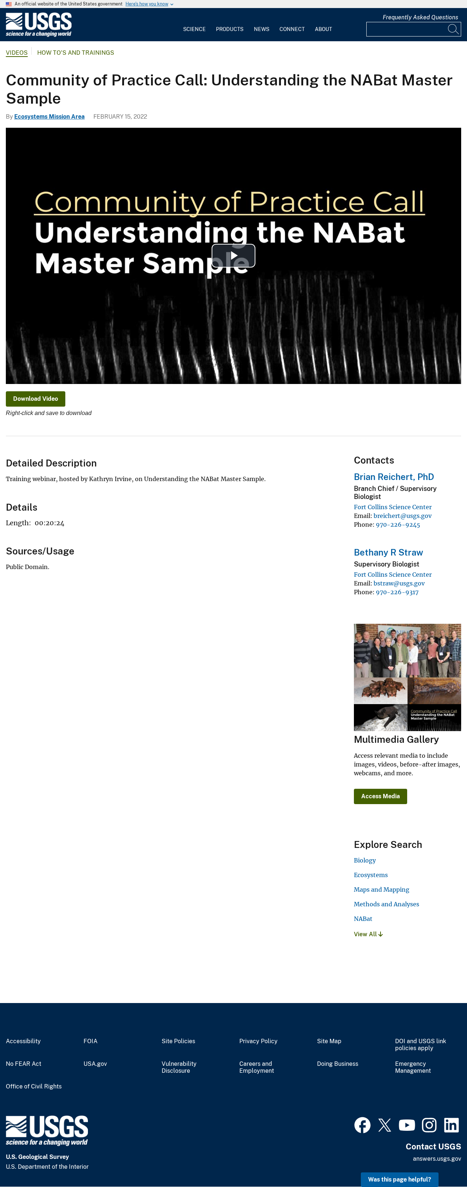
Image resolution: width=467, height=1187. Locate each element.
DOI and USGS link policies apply (420, 1045)
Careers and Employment (256, 1067)
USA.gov (95, 1064)
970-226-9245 (398, 524)
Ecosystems (371, 875)
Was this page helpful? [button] (399, 1179)
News (261, 29)
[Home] (39, 35)
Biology (365, 860)
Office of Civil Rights (34, 1086)
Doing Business (337, 1064)
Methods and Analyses (386, 904)
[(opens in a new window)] (362, 1124)
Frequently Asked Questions (420, 17)
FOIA (90, 1041)
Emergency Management (413, 1067)
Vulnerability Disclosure (179, 1067)
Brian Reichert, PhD (394, 477)
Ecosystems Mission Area (49, 116)
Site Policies (178, 1041)
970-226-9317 (397, 592)
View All (366, 934)
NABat (363, 918)
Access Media (380, 796)
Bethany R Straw (388, 552)
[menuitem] (194, 24)
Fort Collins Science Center (393, 507)
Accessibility (23, 1041)
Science (194, 29)
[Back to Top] (440, 1160)
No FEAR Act (23, 1064)
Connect (292, 29)
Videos (17, 52)
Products (229, 29)
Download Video (35, 398)
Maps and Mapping (381, 889)
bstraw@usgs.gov (399, 583)
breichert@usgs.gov (403, 515)
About (323, 29)
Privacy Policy (258, 1041)
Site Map (329, 1041)
